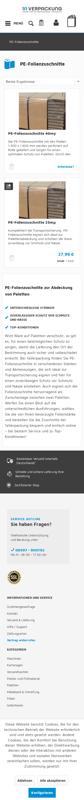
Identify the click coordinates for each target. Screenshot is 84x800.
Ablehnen (24, 780)
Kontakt (12, 613)
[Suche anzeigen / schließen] (30, 23)
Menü (18, 23)
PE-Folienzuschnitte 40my (32, 133)
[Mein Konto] (60, 23)
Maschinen (14, 658)
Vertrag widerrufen (21, 640)
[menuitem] (13, 23)
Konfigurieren (42, 793)
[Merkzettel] (47, 23)
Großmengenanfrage (21, 607)
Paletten (12, 685)
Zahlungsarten (17, 633)
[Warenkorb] (72, 27)
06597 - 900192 (30, 550)
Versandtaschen (17, 672)
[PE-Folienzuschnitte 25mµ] (42, 200)
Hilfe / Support (17, 627)
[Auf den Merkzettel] (12, 166)
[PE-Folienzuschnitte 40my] (42, 111)
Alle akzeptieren (53, 780)
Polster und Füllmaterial (23, 678)
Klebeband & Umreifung (23, 692)
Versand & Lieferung (21, 620)
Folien (11, 698)
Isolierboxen (15, 705)
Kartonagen (15, 665)
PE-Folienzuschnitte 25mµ (32, 222)
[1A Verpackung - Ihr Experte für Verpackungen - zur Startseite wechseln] (42, 11)
